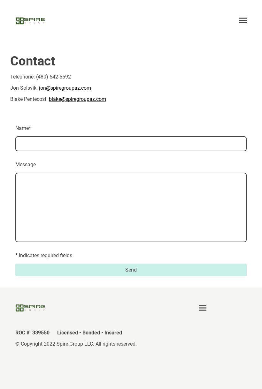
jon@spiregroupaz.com (65, 88)
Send (131, 270)
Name (23, 128)
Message (25, 164)
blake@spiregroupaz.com (77, 99)
